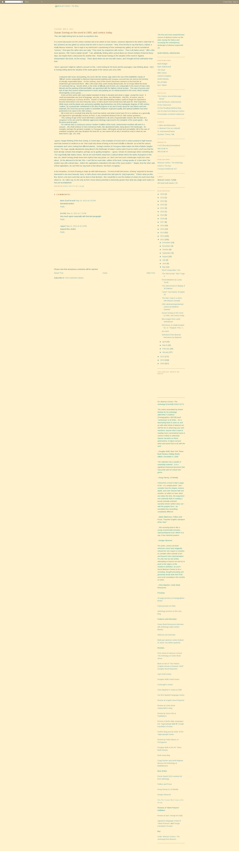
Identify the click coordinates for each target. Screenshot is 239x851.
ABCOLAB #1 (162, 149)
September (166, 253)
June (164, 263)
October (165, 250)
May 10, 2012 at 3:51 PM (86, 201)
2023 (162, 201)
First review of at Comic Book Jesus (169, 655)
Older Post (151, 273)
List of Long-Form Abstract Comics (170, 111)
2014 (162, 233)
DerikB (63, 213)
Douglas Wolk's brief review (168, 679)
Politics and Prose (164, 784)
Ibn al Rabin (162, 82)
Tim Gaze (161, 70)
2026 (162, 194)
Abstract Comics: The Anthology (170, 163)
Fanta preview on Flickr (166, 606)
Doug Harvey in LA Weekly (167, 789)
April (164, 342)
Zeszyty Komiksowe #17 (167, 169)
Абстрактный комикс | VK (167, 183)
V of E (159, 145)
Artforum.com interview (166, 635)
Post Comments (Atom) (74, 278)
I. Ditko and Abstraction (166, 125)
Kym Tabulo (162, 85)
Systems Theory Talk (165, 134)
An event (165, 331)
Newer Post (58, 273)
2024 (162, 198)
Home (105, 273)
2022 (162, 205)
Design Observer (164, 795)
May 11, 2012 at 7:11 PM (76, 213)
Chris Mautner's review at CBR (169, 690)
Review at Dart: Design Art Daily (170, 816)
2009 (162, 364)
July (164, 260)
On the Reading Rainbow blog (169, 108)
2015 (162, 229)
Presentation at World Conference (170, 114)
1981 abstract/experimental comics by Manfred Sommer (172, 306)
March (165, 345)
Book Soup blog (163, 755)
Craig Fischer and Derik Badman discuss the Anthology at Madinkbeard (170, 763)
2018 (162, 219)
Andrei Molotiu (163, 79)
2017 (162, 222)
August (165, 257)
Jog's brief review (164, 674)
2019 (162, 215)
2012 (162, 240)
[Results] (166, 145)
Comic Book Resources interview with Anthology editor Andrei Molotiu (170, 627)
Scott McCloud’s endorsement (169, 102)
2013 (162, 236)
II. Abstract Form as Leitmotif (168, 128)
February (166, 349)
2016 (162, 226)
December (166, 243)
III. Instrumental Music (166, 131)
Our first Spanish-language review (170, 695)
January (165, 352)
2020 (162, 212)
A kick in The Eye (164, 166)
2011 (162, 357)
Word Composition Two (171, 270)
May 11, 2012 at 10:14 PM (76, 226)
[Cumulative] (175, 145)
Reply (62, 207)
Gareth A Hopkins (164, 76)
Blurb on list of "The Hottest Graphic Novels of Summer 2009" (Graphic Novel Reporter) (170, 666)
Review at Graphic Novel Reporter (170, 700)
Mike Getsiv (162, 73)
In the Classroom (164, 105)
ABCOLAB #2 (162, 152)
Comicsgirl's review (165, 685)
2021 (162, 208)
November (166, 246)
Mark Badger (162, 64)
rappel (63, 226)
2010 (162, 360)
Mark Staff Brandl (67, 201)
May (164, 267)
